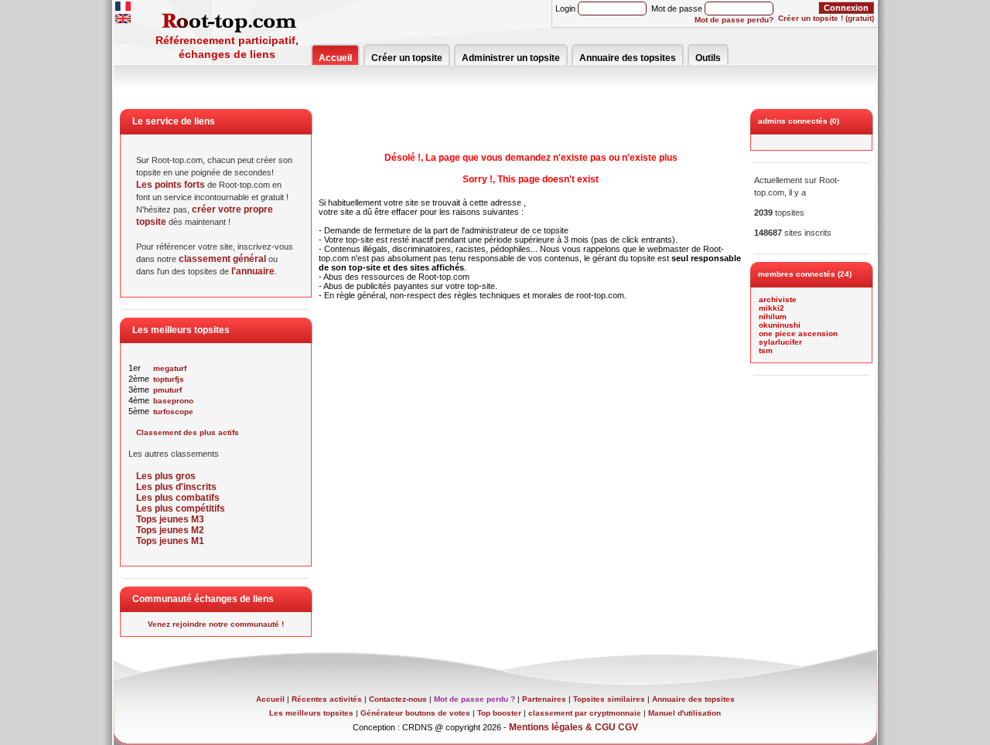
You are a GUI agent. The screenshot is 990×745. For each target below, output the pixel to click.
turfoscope (173, 411)
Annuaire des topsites (627, 58)
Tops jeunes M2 (170, 530)
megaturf (169, 368)
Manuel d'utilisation (684, 713)
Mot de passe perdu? (734, 19)
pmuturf (167, 390)
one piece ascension (798, 333)
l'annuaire (253, 271)
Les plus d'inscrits (176, 486)
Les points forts (170, 184)
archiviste (778, 299)
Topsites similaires (609, 699)
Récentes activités (327, 699)
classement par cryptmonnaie (584, 713)
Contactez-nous (398, 699)
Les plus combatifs (178, 497)
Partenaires (544, 699)
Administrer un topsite (511, 58)
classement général (222, 258)
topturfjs (168, 379)
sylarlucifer (780, 342)
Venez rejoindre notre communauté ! (216, 624)
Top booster (499, 713)
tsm (766, 350)
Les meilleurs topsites (311, 713)
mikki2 (771, 308)
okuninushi (780, 325)
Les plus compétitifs (180, 508)
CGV (628, 727)
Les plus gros (166, 476)
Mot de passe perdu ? (474, 699)
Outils (708, 58)
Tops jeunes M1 (170, 541)
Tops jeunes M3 (170, 519)
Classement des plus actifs (187, 432)
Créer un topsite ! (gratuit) (826, 18)
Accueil (335, 58)
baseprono (173, 400)
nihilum (773, 316)
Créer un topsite (406, 58)
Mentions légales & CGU (562, 727)
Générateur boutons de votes (415, 713)
